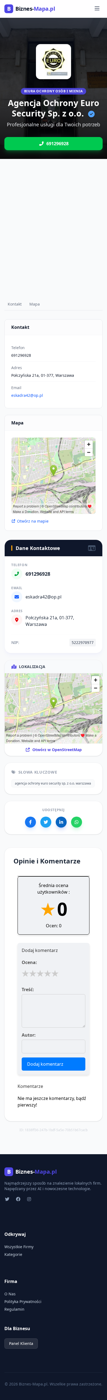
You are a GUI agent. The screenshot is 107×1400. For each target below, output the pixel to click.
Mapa (34, 304)
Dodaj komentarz (45, 1064)
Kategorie (13, 1254)
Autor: (29, 1035)
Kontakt (15, 304)
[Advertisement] (53, 234)
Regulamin (14, 1309)
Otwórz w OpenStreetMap (57, 749)
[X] (45, 822)
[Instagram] (29, 1199)
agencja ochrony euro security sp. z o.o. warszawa (53, 783)
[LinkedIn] (61, 822)
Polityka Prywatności (22, 1301)
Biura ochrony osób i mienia (53, 91)
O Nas (10, 1293)
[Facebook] (30, 822)
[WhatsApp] (76, 822)
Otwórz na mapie (33, 521)
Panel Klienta (21, 1343)
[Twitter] (7, 1199)
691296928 (21, 355)
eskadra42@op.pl (27, 395)
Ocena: (29, 962)
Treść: (28, 989)
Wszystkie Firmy (18, 1246)
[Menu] (97, 8)
